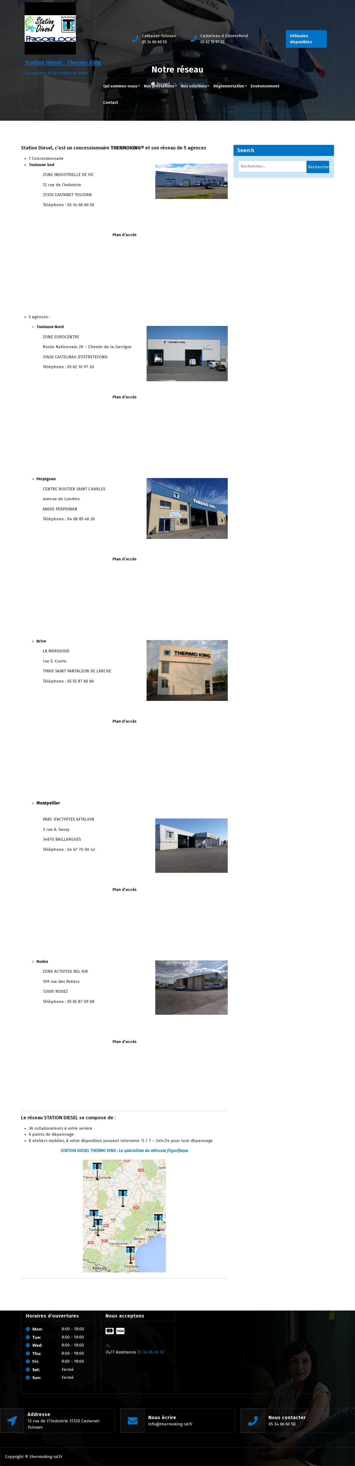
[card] (110, 1331)
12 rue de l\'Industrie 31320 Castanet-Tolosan (64, 1424)
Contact (110, 102)
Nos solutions (194, 86)
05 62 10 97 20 (212, 42)
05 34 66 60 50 (154, 42)
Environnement (265, 86)
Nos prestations (159, 86)
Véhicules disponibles (301, 39)
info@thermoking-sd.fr (170, 1424)
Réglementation (228, 86)
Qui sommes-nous (120, 86)
